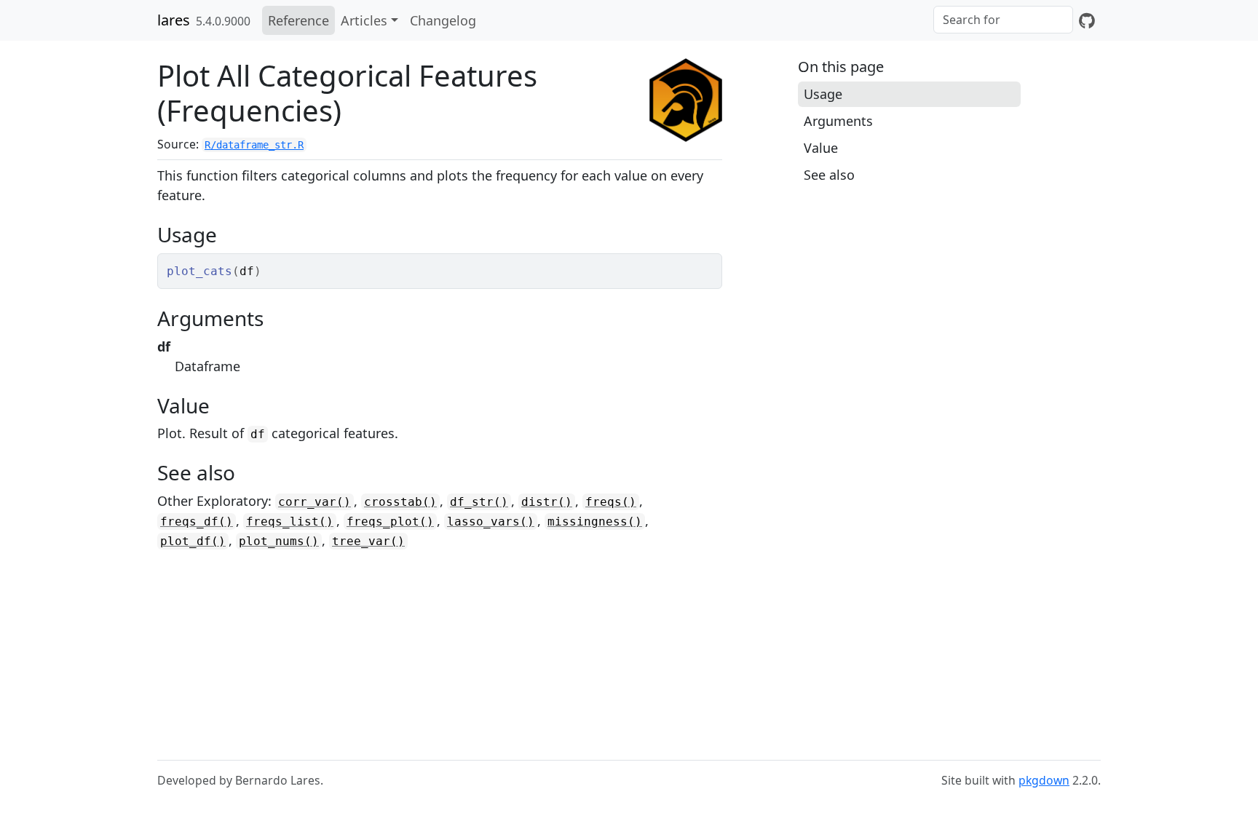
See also (829, 174)
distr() (546, 502)
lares (173, 20)
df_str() (479, 502)
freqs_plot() (390, 521)
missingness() (594, 521)
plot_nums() (279, 541)
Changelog (443, 20)
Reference (298, 20)
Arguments (838, 121)
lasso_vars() (490, 521)
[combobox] (1003, 19)
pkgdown (1043, 780)
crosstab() (400, 502)
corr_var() (314, 502)
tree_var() (368, 541)
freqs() (610, 502)
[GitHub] (1087, 20)
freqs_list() (289, 521)
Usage (823, 94)
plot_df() (193, 541)
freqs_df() (196, 521)
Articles (364, 20)
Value (821, 147)
